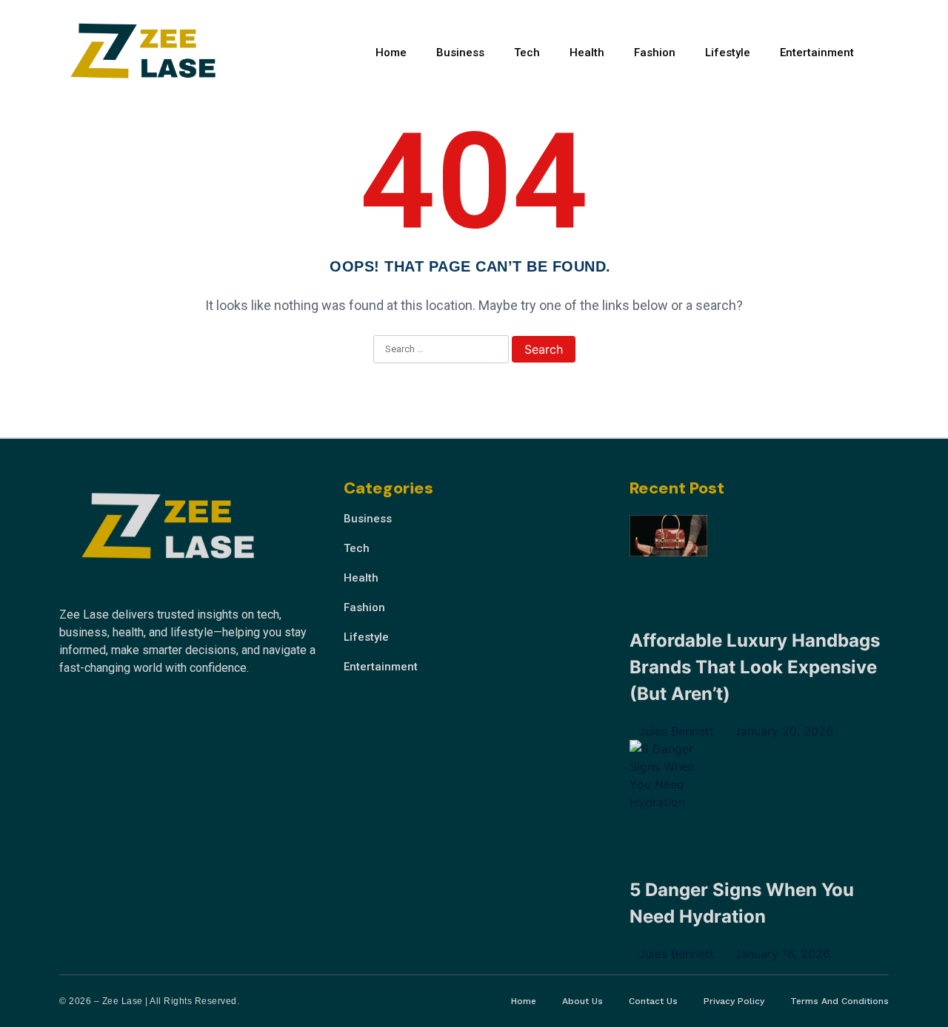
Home (391, 52)
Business (460, 52)
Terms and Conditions (839, 1001)
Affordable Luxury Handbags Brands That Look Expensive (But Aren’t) (755, 667)
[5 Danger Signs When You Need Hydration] (668, 775)
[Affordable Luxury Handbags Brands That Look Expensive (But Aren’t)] (668, 537)
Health (587, 52)
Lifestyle (727, 52)
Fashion (654, 52)
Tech (527, 52)
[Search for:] (441, 350)
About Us (582, 1001)
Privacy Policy (734, 1001)
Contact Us (653, 1001)
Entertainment (817, 52)
